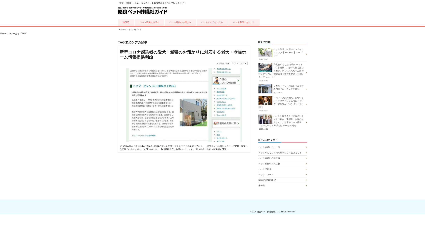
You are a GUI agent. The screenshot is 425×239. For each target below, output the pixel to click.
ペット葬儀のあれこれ (244, 22)
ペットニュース (266, 174)
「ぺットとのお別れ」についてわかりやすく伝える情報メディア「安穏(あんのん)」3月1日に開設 (281, 104)
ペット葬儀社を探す (149, 22)
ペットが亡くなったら (212, 22)
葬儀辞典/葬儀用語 (267, 180)
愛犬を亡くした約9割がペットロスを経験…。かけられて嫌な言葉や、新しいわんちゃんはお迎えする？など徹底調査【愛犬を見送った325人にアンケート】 (281, 72)
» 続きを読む (184, 99)
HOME (126, 22)
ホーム (124, 30)
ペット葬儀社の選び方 (180, 22)
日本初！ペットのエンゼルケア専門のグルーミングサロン (288, 89)
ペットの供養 (264, 169)
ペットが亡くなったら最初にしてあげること (280, 152)
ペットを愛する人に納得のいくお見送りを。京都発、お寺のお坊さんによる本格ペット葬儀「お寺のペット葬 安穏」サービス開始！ (281, 122)
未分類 (261, 185)
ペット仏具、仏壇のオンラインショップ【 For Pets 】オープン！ (281, 54)
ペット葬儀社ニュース (269, 147)
